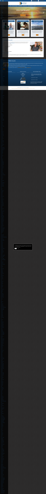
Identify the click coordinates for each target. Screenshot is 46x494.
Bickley (1, 54)
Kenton (1, 298)
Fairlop (1, 189)
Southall (2, 423)
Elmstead (2, 178)
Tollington (2, 445)
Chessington (2, 104)
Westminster (2, 481)
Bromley (2, 75)
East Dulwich (2, 163)
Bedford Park (2, 42)
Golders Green (2, 216)
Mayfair (2, 346)
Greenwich (2, 223)
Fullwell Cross (2, 208)
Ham (1, 233)
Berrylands (2, 50)
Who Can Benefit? (20, 5)
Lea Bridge (2, 315)
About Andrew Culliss (30, 5)
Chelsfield (2, 103)
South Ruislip (2, 421)
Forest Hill (2, 200)
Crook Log (2, 136)
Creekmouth (2, 131)
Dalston (2, 146)
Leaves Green (2, 317)
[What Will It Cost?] (37, 29)
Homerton (2, 277)
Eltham (1, 179)
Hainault (2, 232)
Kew (1, 300)
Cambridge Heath (3, 85)
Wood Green (2, 488)
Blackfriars (2, 58)
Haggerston (2, 231)
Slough (1, 412)
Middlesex (2, 351)
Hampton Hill (2, 239)
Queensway (2, 396)
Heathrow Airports (3, 264)
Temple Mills (2, 440)
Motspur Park (2, 363)
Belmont (2, 45)
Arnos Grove (2, 19)
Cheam (1, 101)
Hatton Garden (2, 258)
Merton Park (2, 350)
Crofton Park (2, 135)
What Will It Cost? (25, 5)
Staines (1, 429)
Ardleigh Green (2, 17)
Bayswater (2, 34)
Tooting (2, 447)
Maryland (2, 344)
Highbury (2, 269)
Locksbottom (2, 327)
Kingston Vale (2, 308)
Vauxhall (2, 462)
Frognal (1, 206)
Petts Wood (2, 388)
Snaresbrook (2, 413)
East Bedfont (2, 162)
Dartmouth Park (2, 147)
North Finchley (2, 372)
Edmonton (2, 172)
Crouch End (2, 138)
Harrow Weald (2, 256)
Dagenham (2, 145)
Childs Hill (2, 105)
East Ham (2, 165)
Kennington (2, 293)
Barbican (2, 23)
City (1, 112)
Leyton (1, 320)
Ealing (1, 157)
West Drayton (2, 474)
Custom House (2, 144)
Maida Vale (2, 336)
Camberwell (2, 84)
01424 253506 (35, 0)
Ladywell (2, 310)
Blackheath (2, 59)
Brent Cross (2, 68)
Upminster (2, 457)
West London (2, 480)
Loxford (2, 335)
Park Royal (2, 384)
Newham (2, 369)
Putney (1, 395)
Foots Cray (2, 198)
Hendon (2, 265)
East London (2, 166)
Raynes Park (2, 397)
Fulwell (1, 209)
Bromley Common (3, 76)
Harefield (2, 243)
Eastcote (2, 169)
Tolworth (2, 446)
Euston (1, 188)
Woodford (2, 489)
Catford (2, 94)
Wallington (2, 464)
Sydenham (2, 438)
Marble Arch (2, 342)
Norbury (2, 371)
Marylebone (2, 345)
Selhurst (2, 404)
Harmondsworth (2, 248)
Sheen (1, 406)
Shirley (1, 410)
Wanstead (2, 471)
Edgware (2, 171)
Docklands (2, 152)
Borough (2, 62)
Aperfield (2, 15)
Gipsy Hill (2, 214)
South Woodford (3, 422)
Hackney (2, 226)
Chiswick (2, 110)
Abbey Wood (2, 2)
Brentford (2, 70)
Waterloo (2, 472)
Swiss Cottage (2, 437)
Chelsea (2, 102)
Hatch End (2, 257)
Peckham (2, 385)
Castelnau (2, 93)
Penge (1, 386)
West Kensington (3, 479)
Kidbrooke (2, 301)
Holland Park (2, 275)
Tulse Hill (2, 455)
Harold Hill (2, 249)
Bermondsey (2, 49)
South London (2, 420)
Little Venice (2, 326)
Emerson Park (2, 180)
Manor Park (2, 341)
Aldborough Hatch (3, 7)
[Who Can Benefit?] (23, 29)
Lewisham (2, 319)
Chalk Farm (2, 96)
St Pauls (2, 428)
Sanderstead (2, 403)
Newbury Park (2, 368)
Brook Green (2, 79)
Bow (1, 66)
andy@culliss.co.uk (24, 79)
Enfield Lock (2, 183)
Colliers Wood (2, 119)
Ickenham (2, 286)
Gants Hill (2, 212)
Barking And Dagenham (3, 25)
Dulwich (2, 156)
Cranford (2, 128)
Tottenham (2, 448)
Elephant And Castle (3, 174)
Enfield (1, 181)
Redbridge (2, 398)
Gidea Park (2, 213)
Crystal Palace (2, 140)
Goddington (2, 215)
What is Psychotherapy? (14, 5)
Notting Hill (2, 377)
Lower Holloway (2, 333)
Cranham (2, 129)
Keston (1, 299)
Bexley (1, 52)
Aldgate (2, 9)
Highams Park (2, 268)
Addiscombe (2, 6)
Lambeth (2, 311)
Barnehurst (2, 27)
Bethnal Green (2, 51)
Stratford (2, 432)
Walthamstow (2, 466)
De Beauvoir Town (3, 148)
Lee (1, 318)
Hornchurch (2, 281)
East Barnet (2, 161)
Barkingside (2, 26)
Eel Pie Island (2, 173)
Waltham (2, 465)
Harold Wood (2, 251)
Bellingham (2, 44)
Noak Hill (2, 370)
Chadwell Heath (2, 95)
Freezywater (2, 204)
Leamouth (2, 316)
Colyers (1, 121)
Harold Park (2, 250)
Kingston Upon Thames (3, 307)
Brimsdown (2, 71)
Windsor (2, 487)
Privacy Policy (22, 246)
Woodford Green (3, 491)
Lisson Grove (2, 324)
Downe (1, 154)
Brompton (2, 77)
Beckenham (2, 36)
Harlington (2, 247)
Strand (1, 431)
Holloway (2, 276)
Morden (2, 360)
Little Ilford (2, 325)
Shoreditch (2, 411)
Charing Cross (2, 97)
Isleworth (2, 290)
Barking (1, 24)
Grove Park (2, 224)
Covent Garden (2, 126)
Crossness (2, 137)
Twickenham (2, 456)
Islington (2, 291)
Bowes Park (2, 67)
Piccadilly (2, 389)
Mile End (2, 352)
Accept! (15, 248)
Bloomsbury (2, 61)
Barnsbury (2, 32)
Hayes (1, 260)
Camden (2, 86)
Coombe (2, 123)
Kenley (1, 292)
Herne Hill (2, 266)
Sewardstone (2, 405)
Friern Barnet (2, 205)
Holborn (2, 274)
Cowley (2, 127)
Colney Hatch (2, 120)
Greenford (2, 222)
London (2, 328)
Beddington (2, 41)
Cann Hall (2, 88)
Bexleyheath (2, 53)
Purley (1, 394)
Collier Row (2, 118)
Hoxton (2, 284)
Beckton (2, 37)
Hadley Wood (2, 230)
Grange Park (2, 221)
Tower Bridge (2, 449)
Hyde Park (2, 285)
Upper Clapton (2, 458)
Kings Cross (2, 303)
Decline (18, 248)
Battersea (2, 33)
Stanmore (2, 430)
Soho (1, 414)
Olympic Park (2, 379)
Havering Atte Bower (3, 259)
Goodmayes (2, 217)
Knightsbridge (2, 309)
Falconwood (2, 190)
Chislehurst (2, 109)
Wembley (2, 473)
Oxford (1, 380)
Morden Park (2, 361)
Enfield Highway (2, 182)
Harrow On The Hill (3, 255)
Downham (2, 155)
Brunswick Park (2, 80)
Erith (1, 187)
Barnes (1, 28)
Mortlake (2, 362)
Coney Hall (2, 122)
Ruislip (1, 402)
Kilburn (1, 302)
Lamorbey (2, 312)
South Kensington (3, 419)
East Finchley (2, 164)
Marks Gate (2, 343)
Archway (2, 16)
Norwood (2, 376)
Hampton (2, 238)
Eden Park (2, 170)
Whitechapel (2, 482)
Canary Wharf (2, 87)
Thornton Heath (2, 444)
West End (2, 475)
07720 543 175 (42, 0)
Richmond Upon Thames (3, 401)
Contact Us (34, 5)
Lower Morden (2, 334)
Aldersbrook (2, 8)
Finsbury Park (2, 196)
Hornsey (2, 282)
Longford (2, 329)
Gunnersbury (2, 225)
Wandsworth (2, 470)
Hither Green (2, 273)
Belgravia (2, 43)
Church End (2, 111)
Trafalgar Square (2, 453)
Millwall (2, 355)
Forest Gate (2, 199)
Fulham (1, 207)
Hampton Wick (2, 240)
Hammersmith (2, 234)
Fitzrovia (2, 197)
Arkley (1, 18)
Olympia (2, 378)
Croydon (2, 139)
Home (10, 5)
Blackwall (2, 60)
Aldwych (2, 10)
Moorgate (2, 359)
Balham (1, 20)
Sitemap (34, 88)
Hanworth (2, 242)
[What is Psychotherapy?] (9, 29)
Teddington (2, 439)
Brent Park (2, 69)
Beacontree (2, 35)
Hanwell (2, 241)
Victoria (2, 463)
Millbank (2, 354)
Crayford (2, 130)
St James (2, 427)
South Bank (2, 415)
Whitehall (2, 483)
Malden (2, 337)
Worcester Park (2, 492)
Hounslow (2, 283)
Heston (1, 267)
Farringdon (2, 191)
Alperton (2, 11)
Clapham (2, 113)
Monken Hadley (2, 358)
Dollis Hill (2, 153)
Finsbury (2, 195)
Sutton (1, 436)
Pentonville (2, 387)
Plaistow (2, 393)
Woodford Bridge (3, 490)
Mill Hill (1, 353)
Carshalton (2, 92)
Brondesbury (2, 78)
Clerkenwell (2, 114)
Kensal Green (2, 294)
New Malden (2, 367)
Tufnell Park (2, 454)
